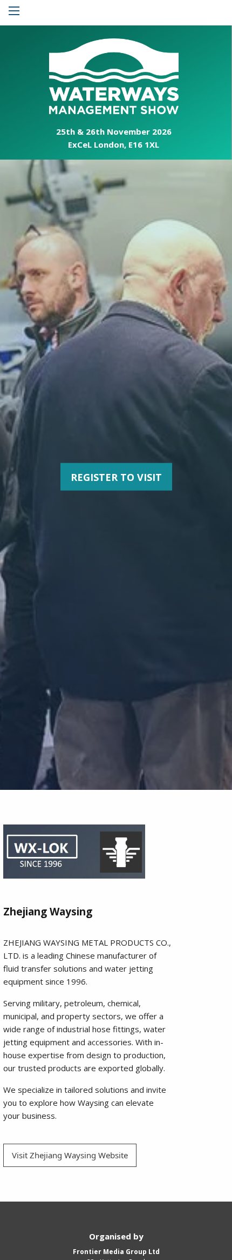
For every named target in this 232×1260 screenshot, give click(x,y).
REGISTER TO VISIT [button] (116, 476)
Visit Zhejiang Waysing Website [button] (70, 1155)
